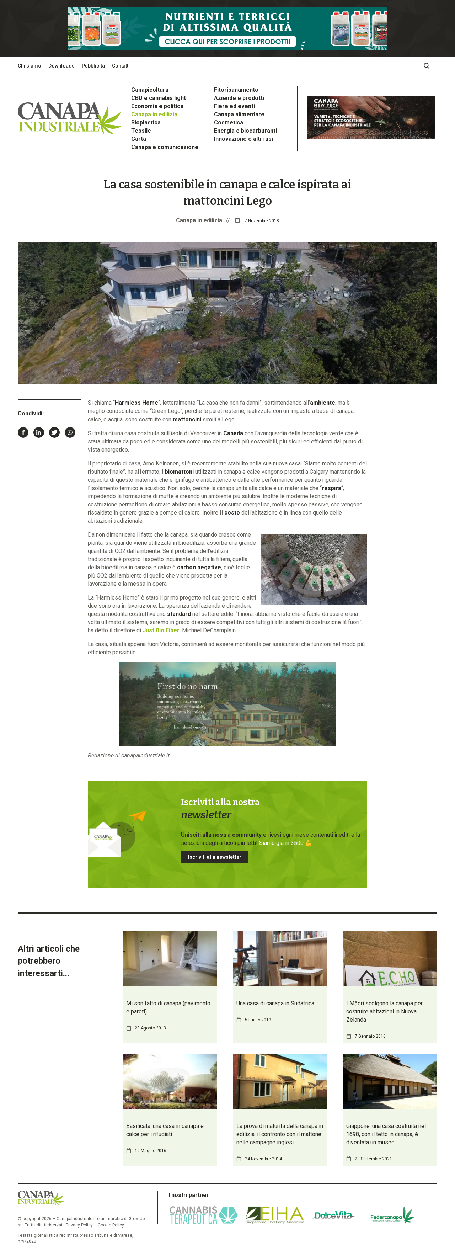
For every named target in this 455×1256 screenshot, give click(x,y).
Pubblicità (93, 66)
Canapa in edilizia (154, 114)
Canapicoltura (149, 89)
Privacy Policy (79, 1225)
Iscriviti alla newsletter (214, 857)
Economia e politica (157, 106)
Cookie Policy (111, 1225)
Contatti (121, 66)
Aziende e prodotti (239, 98)
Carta (138, 138)
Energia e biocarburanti (245, 130)
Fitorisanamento (236, 89)
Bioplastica (146, 122)
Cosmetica (228, 122)
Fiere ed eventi (234, 106)
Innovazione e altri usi (243, 138)
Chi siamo (29, 66)
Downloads (61, 66)
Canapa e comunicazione (164, 147)
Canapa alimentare (239, 114)
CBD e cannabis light (158, 98)
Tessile (141, 130)
